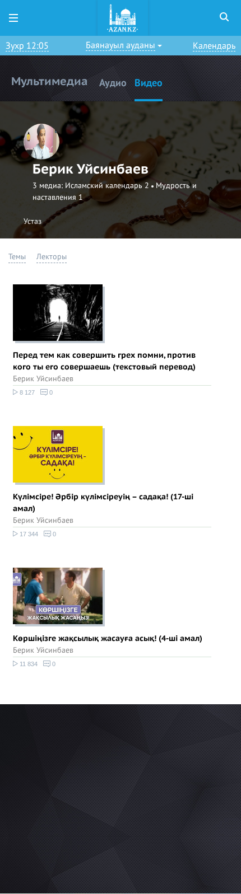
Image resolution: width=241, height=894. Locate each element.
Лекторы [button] (51, 256)
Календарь (214, 46)
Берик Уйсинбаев (43, 378)
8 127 (26, 392)
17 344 (28, 534)
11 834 (28, 664)
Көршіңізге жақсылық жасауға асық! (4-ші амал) (107, 638)
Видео (149, 83)
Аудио (113, 83)
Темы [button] (17, 256)
